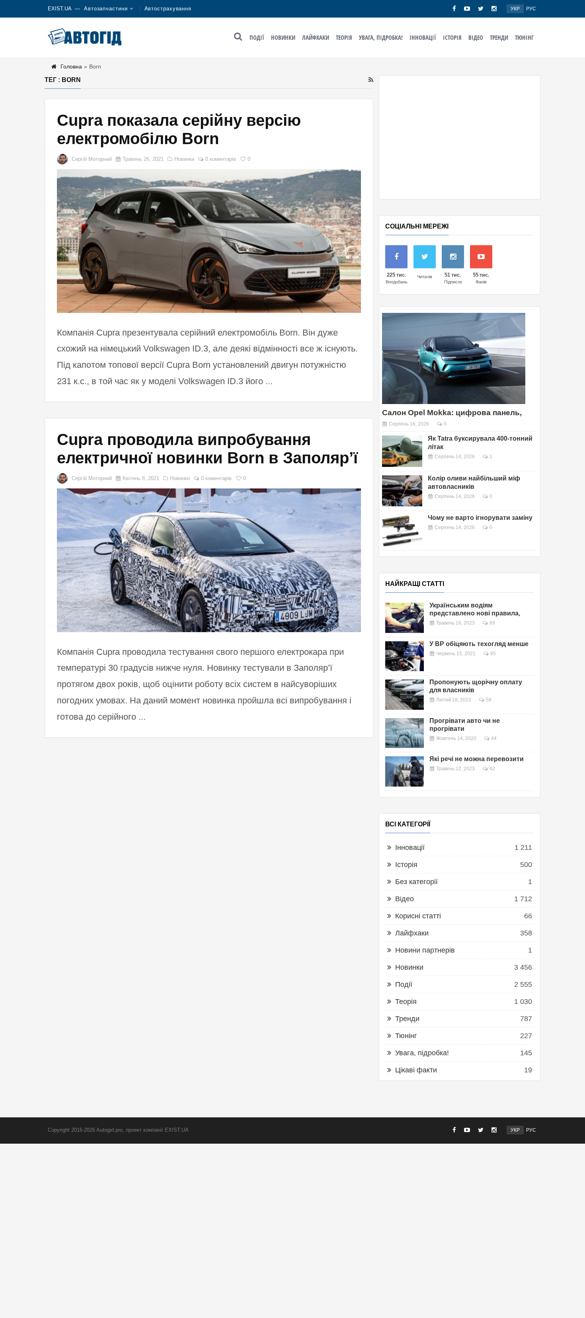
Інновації (423, 37)
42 (492, 768)
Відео (475, 37)
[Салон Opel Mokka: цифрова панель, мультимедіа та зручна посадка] (453, 358)
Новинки (283, 37)
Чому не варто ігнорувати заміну (480, 517)
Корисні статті (418, 916)
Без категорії (416, 882)
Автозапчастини (106, 9)
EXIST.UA (60, 9)
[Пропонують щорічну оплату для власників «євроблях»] (404, 695)
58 (488, 700)
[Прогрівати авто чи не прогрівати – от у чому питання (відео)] (404, 733)
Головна (71, 66)
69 (492, 623)
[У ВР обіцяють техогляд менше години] (404, 656)
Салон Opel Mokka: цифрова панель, (452, 412)
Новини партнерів (425, 950)
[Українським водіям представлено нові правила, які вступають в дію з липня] (404, 618)
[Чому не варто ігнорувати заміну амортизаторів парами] (402, 530)
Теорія (344, 37)
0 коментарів (220, 159)
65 (493, 653)
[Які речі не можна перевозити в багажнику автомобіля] (404, 771)
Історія (452, 37)
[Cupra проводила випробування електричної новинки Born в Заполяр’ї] (209, 560)
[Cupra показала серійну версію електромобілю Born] (209, 241)
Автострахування (168, 9)
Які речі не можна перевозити (476, 759)
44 (494, 738)
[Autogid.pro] (84, 36)
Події (257, 37)
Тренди (499, 37)
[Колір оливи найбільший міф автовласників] (402, 491)
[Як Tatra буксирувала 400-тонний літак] (402, 451)
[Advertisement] (459, 137)
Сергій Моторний (92, 159)
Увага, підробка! (381, 37)
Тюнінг (524, 37)
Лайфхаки (315, 37)
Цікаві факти (416, 1070)
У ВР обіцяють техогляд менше (478, 643)
